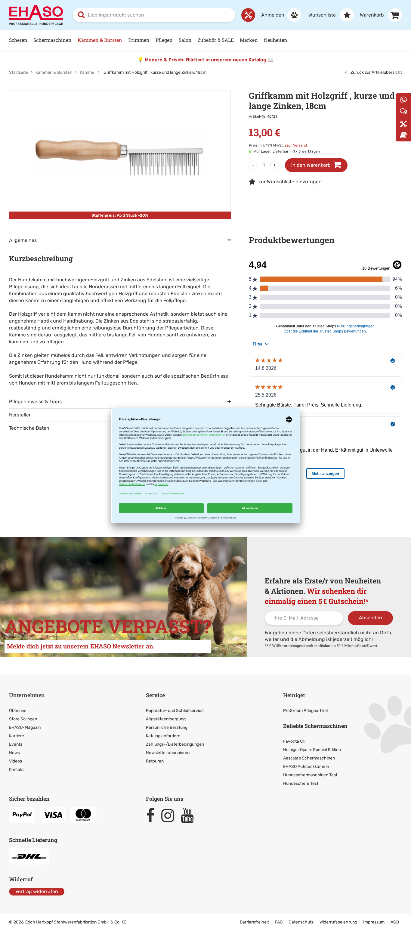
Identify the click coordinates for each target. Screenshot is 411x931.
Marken (249, 40)
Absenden (370, 617)
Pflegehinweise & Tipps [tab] (35, 401)
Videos (15, 761)
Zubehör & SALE (216, 40)
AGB (395, 922)
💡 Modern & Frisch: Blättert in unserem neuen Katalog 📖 (205, 60)
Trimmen (139, 40)
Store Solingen (23, 719)
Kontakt (16, 769)
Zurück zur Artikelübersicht (376, 72)
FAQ (279, 922)
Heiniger (294, 695)
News (14, 752)
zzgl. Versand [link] (296, 145)
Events (15, 744)
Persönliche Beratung (166, 727)
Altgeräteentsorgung (166, 719)
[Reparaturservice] (248, 15)
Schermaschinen (52, 40)
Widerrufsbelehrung (338, 922)
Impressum (374, 922)
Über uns (17, 710)
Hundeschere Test (300, 783)
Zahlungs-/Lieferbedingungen (175, 744)
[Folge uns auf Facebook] (153, 815)
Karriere (16, 735)
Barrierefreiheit (254, 922)
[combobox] (154, 15)
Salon (185, 40)
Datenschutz (301, 922)
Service (155, 695)
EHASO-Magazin (25, 727)
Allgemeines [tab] (23, 240)
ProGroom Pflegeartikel (305, 710)
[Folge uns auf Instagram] (170, 815)
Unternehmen (27, 695)
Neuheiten (275, 40)
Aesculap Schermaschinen (309, 758)
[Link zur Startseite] (36, 14)
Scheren (18, 40)
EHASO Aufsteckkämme (306, 766)
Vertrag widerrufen (36, 891)
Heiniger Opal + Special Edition (312, 749)
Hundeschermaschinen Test (310, 775)
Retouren (155, 761)
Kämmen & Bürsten (100, 40)
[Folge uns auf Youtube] (190, 815)
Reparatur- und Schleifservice (175, 710)
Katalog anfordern (163, 735)
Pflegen (164, 40)
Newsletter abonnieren (168, 752)
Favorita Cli (293, 741)
